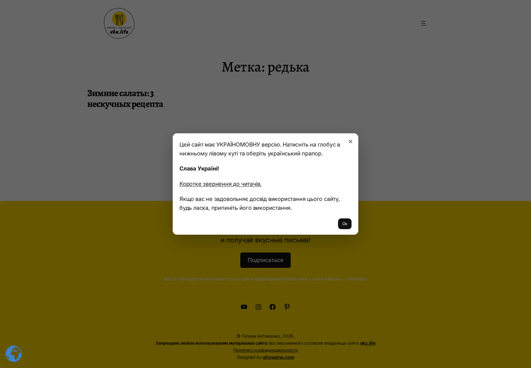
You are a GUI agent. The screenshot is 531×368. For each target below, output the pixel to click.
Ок (344, 223)
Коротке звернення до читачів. (220, 183)
